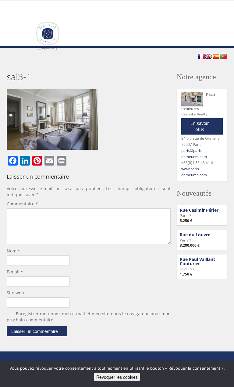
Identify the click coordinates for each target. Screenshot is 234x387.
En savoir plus (199, 126)
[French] (201, 56)
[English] (208, 56)
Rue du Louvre (195, 235)
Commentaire (22, 204)
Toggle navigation (12, 15)
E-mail (15, 272)
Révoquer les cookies (117, 377)
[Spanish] (216, 56)
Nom (13, 251)
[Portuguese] (223, 56)
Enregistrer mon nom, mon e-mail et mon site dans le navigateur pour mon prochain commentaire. (89, 317)
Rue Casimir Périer (199, 210)
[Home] (48, 36)
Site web (15, 293)
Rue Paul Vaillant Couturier (197, 261)
